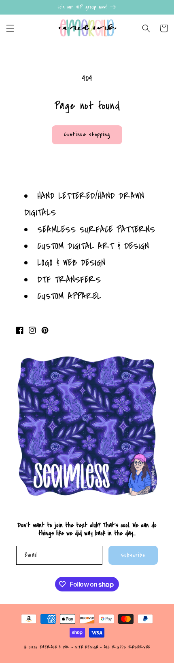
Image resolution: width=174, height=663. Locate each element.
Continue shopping (87, 134)
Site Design (86, 647)
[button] (10, 28)
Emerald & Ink (54, 647)
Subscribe (133, 555)
